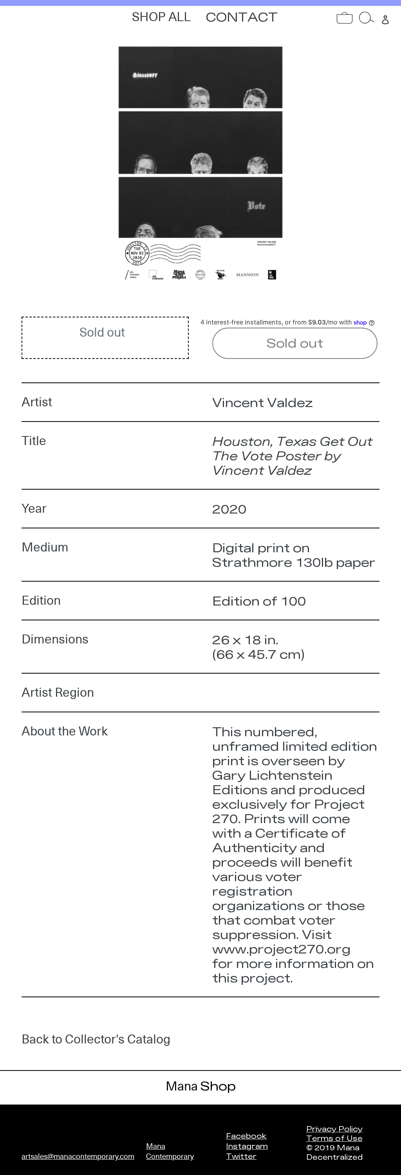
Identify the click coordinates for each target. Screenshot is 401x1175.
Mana (201, 1086)
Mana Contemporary (170, 1151)
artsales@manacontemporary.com (78, 1156)
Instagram (247, 1145)
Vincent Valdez (262, 402)
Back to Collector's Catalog (96, 1039)
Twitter (241, 1155)
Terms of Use (334, 1137)
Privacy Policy (334, 1128)
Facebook (246, 1135)
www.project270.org (281, 948)
